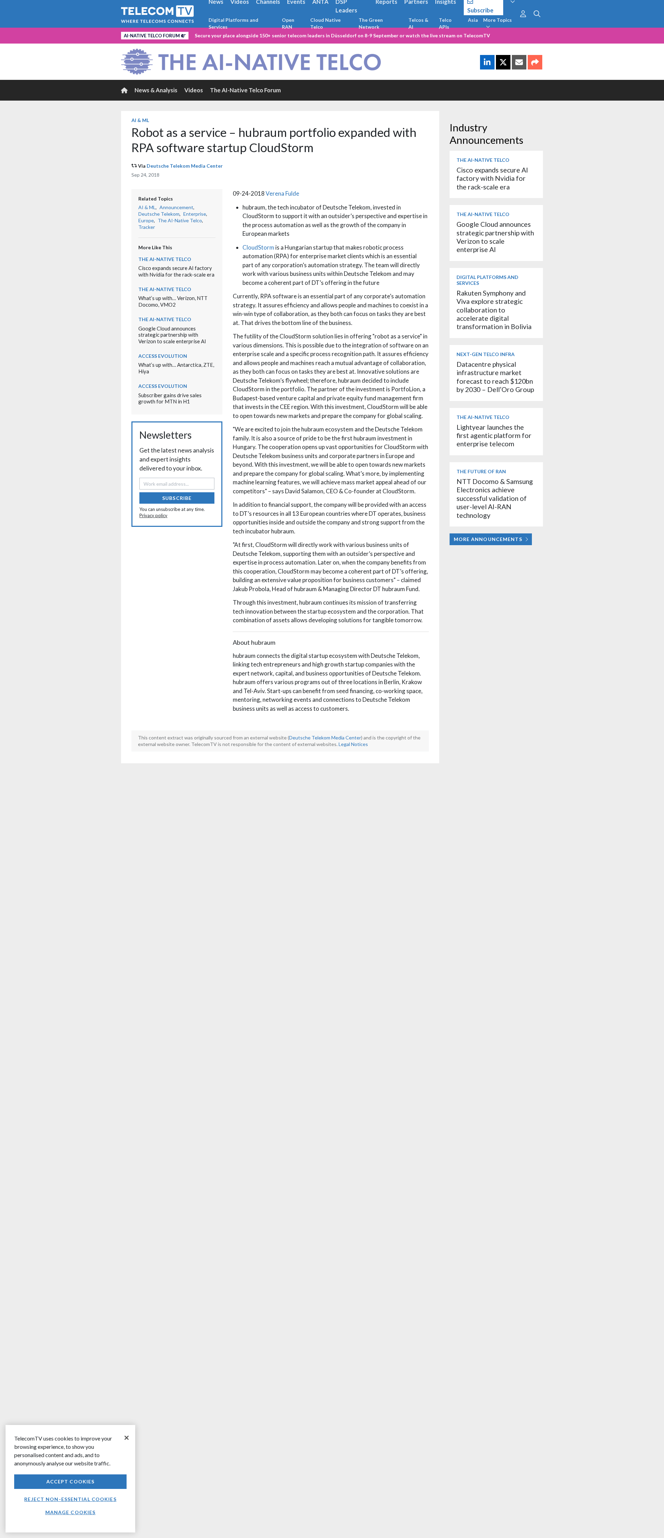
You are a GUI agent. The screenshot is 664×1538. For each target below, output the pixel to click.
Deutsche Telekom (158, 214)
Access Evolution (162, 356)
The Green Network (371, 23)
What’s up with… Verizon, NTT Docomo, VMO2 (173, 301)
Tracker (146, 227)
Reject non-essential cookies (70, 1499)
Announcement (176, 207)
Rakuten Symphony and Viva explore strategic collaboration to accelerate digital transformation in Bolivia (494, 310)
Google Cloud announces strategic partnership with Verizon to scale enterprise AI (172, 334)
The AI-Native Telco (180, 220)
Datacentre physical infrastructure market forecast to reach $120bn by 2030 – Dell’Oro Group (495, 376)
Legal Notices (353, 744)
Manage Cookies (70, 1512)
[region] (70, 1478)
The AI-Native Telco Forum (245, 90)
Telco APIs (445, 23)
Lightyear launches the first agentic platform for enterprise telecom (494, 435)
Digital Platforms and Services (233, 23)
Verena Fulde (282, 193)
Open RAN (288, 23)
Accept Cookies (70, 1481)
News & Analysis (156, 90)
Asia (473, 20)
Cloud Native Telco (325, 23)
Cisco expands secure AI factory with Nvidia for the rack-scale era (176, 271)
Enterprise (194, 214)
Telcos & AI (418, 23)
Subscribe (177, 498)
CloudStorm (258, 247)
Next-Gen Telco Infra (485, 354)
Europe (146, 220)
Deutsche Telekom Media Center (185, 166)
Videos (193, 90)
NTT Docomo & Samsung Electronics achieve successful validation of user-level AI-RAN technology (494, 498)
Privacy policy (153, 515)
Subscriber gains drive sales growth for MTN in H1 (170, 398)
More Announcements (488, 539)
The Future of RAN (481, 471)
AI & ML (140, 120)
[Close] (126, 1437)
